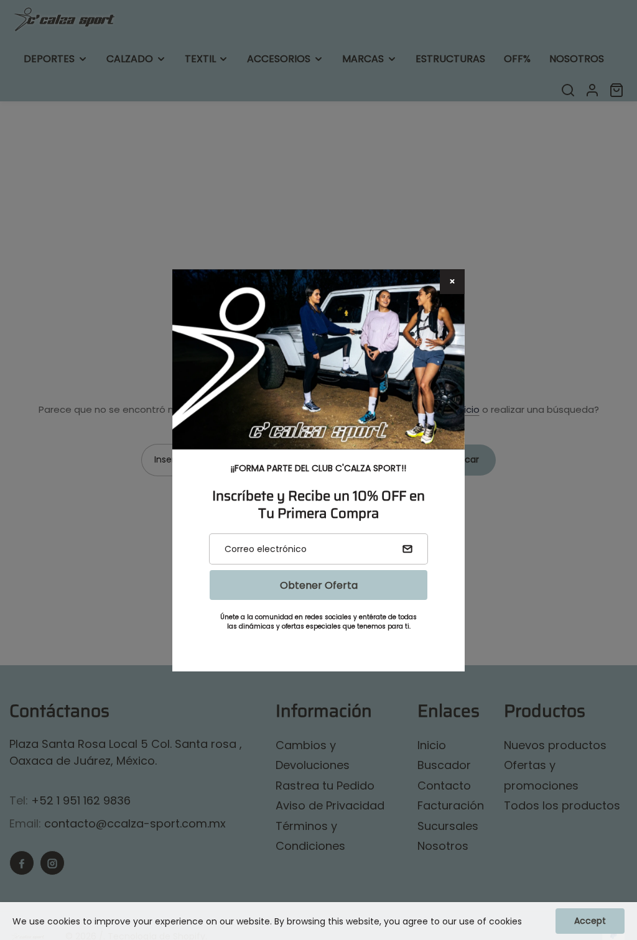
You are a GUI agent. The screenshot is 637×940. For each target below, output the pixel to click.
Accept (590, 921)
